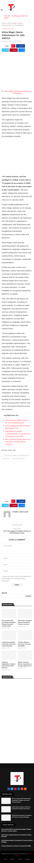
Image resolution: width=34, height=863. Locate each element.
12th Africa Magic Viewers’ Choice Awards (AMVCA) (16, 455)
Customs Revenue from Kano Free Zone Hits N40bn (24, 644)
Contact (20, 859)
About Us (12, 859)
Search (4, 593)
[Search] (32, 10)
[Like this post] (13, 46)
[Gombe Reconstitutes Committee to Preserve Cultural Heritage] (9, 635)
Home (4, 23)
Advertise (27, 859)
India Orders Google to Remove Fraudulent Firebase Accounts (25, 622)
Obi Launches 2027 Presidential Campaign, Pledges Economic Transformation (9, 623)
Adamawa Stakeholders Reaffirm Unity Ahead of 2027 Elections (8, 664)
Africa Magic (6, 458)
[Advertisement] (17, 71)
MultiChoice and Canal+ (18, 458)
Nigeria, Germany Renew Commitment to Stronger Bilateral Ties (25, 664)
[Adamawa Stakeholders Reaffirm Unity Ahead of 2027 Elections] (9, 655)
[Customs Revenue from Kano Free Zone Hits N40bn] (25, 635)
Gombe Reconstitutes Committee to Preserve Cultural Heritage (9, 644)
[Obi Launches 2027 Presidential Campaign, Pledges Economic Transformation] (9, 613)
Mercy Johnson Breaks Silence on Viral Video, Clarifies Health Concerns (17, 441)
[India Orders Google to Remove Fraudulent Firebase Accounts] (25, 613)
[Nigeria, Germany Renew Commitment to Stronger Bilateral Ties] (25, 655)
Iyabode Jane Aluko (20, 512)
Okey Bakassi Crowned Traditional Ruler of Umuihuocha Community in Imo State (17, 433)
